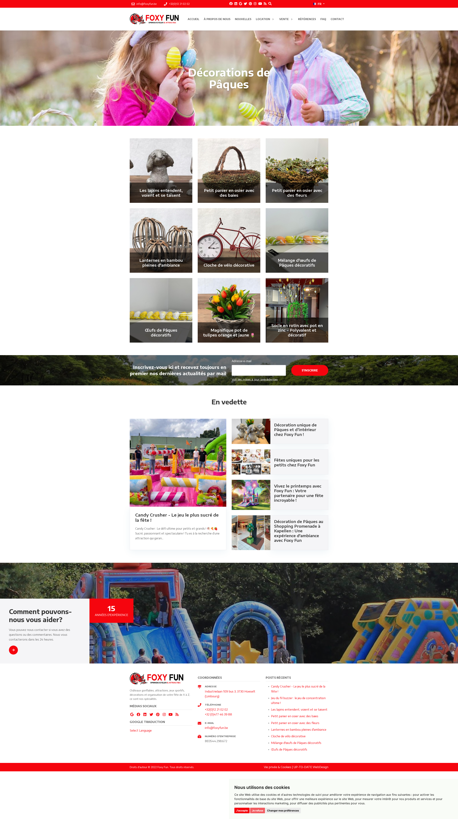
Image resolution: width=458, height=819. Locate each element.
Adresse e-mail (241, 361)
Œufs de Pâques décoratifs (289, 749)
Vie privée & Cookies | (279, 767)
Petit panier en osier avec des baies (294, 716)
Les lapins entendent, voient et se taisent (299, 709)
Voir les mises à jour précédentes (255, 379)
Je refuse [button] (257, 810)
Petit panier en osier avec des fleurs (295, 723)
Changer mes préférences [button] (283, 810)
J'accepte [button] (242, 810)
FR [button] (319, 4)
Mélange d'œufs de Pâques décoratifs (296, 743)
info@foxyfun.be (216, 728)
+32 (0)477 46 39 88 (218, 714)
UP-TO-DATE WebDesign (311, 767)
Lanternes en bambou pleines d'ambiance (298, 729)
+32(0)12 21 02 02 (216, 709)
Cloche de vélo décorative (288, 736)
